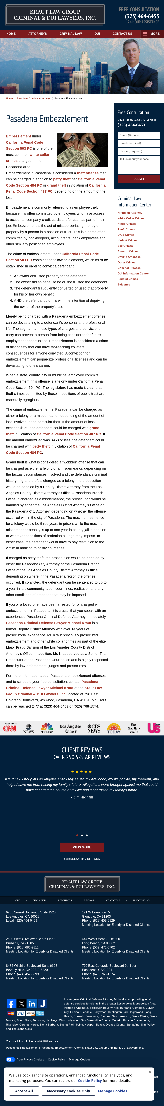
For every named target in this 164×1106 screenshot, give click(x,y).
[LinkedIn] (32, 1003)
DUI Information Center (133, 273)
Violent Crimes (127, 240)
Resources (65, 900)
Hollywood (99, 1012)
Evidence (124, 284)
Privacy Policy (141, 900)
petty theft (62, 179)
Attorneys (37, 33)
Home (11, 33)
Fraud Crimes (127, 223)
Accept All (24, 1091)
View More (82, 847)
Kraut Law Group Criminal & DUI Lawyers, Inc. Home (55, 14)
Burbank (125, 1007)
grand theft (56, 185)
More (155, 33)
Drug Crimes (126, 234)
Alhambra (82, 1007)
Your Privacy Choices (30, 1059)
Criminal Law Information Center (134, 201)
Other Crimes (126, 262)
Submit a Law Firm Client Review (82, 858)
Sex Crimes (125, 245)
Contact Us (122, 33)
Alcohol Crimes (128, 251)
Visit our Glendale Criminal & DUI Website (32, 1041)
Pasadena (91, 1016)
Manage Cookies (79, 1059)
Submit (139, 179)
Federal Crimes (128, 278)
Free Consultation (133, 112)
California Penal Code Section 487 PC (69, 434)
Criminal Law (71, 33)
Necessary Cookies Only (68, 1091)
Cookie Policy (56, 1059)
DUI (97, 33)
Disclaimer (39, 900)
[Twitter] (21, 1003)
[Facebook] (11, 1003)
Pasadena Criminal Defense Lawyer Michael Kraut (48, 623)
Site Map (89, 900)
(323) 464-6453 (142, 16)
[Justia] (42, 1003)
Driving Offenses (129, 256)
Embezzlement (18, 136)
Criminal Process (129, 267)
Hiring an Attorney (130, 212)
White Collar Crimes (131, 218)
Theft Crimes (126, 229)
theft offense (88, 173)
